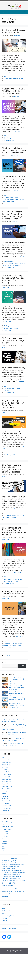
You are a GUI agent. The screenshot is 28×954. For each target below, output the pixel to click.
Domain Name (15, 866)
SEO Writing (17, 645)
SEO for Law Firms (21, 889)
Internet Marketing (7, 826)
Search (4, 663)
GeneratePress (14, 951)
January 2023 (6, 776)
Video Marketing (14, 893)
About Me (5, 918)
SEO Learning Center (8, 916)
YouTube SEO (6, 897)
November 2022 (6, 781)
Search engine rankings (17, 199)
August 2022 (6, 789)
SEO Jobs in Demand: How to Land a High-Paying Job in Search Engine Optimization (12, 468)
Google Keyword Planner (11, 263)
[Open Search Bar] (25, 12)
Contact (4, 920)
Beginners (7, 643)
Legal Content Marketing (6, 874)
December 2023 (6, 762)
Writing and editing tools (9, 201)
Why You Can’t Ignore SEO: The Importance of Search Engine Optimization (13, 404)
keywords (22, 263)
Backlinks (13, 859)
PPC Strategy (22, 880)
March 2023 (5, 772)
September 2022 (7, 786)
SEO (5, 76)
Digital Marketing (5, 864)
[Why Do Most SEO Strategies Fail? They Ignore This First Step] (5, 680)
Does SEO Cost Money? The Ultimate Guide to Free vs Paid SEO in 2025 (17, 693)
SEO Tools (13, 891)
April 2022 (5, 796)
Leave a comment (9, 81)
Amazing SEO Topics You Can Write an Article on (13, 592)
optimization (7, 388)
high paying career (9, 515)
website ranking (5, 894)
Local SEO (5, 834)
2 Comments (7, 330)
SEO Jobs (13, 517)
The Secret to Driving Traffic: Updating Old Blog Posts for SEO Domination (14, 150)
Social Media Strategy (6, 893)
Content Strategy (9, 579)
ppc (3, 839)
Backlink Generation (5, 859)
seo (22, 78)
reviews (4, 843)
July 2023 (5, 767)
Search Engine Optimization (12, 78)
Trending (4, 848)
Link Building (5, 831)
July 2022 (5, 791)
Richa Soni (5, 719)
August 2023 (6, 764)
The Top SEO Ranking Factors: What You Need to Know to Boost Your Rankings (13, 279)
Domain (4, 824)
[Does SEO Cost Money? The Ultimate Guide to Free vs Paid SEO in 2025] (5, 694)
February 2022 (6, 801)
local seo (5, 878)
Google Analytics (13, 868)
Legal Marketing (5, 876)
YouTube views (14, 896)
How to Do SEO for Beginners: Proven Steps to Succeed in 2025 (16, 705)
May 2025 (5, 757)
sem (12, 889)
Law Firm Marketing (13, 872)
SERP (24, 891)
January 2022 (6, 803)
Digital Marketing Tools (6, 866)
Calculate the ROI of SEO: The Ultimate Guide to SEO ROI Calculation (13, 91)
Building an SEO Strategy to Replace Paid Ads (13, 31)
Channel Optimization (6, 862)
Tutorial (4, 913)
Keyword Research (7, 829)
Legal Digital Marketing (16, 874)
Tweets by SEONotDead (9, 928)
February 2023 (6, 774)
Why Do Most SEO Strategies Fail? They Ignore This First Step (17, 679)
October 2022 (6, 784)
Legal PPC (11, 876)
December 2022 (6, 779)
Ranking (6, 326)
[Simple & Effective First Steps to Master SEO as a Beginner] (5, 700)
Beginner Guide (6, 911)
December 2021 (6, 806)
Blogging (6, 197)
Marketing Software (12, 878)
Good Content (15, 643)
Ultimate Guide (11, 136)
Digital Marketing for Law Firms (16, 864)
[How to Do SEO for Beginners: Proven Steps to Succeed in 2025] (5, 706)
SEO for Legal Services (6, 891)
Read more (7, 72)
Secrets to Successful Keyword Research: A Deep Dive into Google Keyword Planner (12, 215)
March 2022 (5, 798)
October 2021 (6, 810)
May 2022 (5, 793)
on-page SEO (19, 878)
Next (8, 655)
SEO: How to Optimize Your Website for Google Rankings (13, 340)
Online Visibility (5, 880)
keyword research (19, 870)
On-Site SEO (5, 836)
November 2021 (6, 808)
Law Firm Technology (21, 872)
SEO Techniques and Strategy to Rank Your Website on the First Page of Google (14, 531)
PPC (3, 265)
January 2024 (6, 759)
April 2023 (5, 769)
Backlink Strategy (7, 861)
